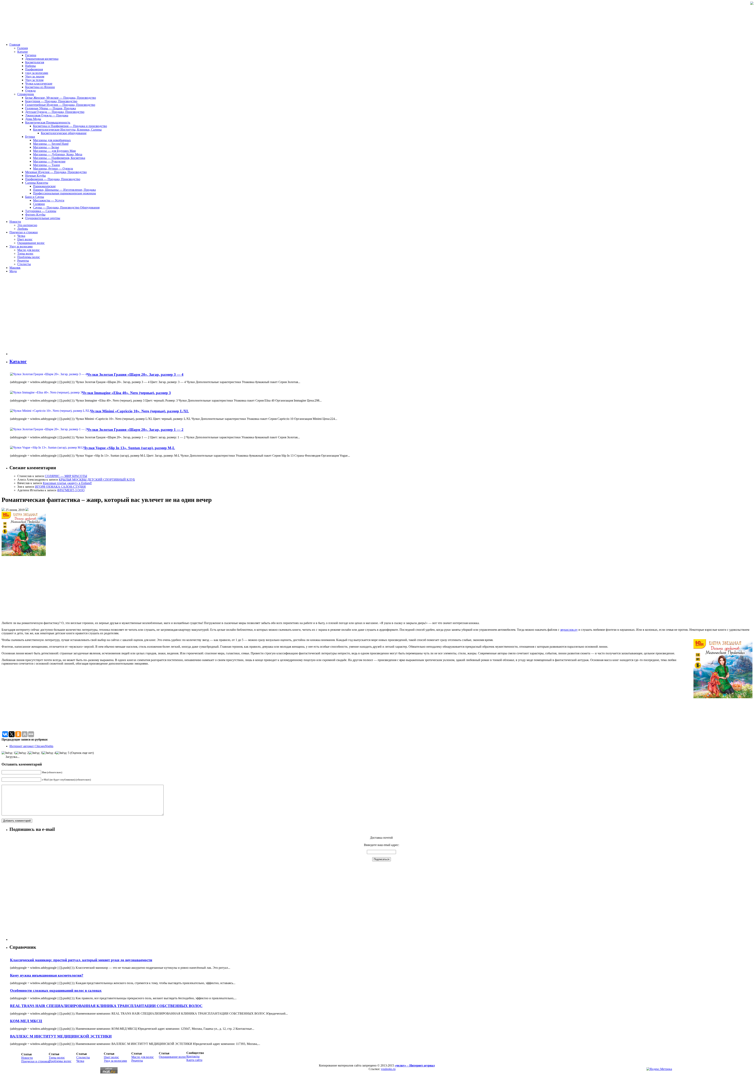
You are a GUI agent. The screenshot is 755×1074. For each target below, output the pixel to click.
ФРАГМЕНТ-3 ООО (71, 490)
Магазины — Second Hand (50, 143)
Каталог (22, 51)
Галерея (22, 48)
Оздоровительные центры (42, 218)
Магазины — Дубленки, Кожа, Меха (57, 154)
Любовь (22, 228)
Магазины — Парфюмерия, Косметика (59, 158)
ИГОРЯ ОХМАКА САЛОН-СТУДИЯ (60, 486)
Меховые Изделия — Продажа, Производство (56, 172)
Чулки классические (38, 83)
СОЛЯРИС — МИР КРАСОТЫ (66, 476)
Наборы (30, 65)
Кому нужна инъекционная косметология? (46, 975)
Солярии (39, 204)
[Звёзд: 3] (35, 753)
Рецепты (23, 260)
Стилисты (24, 264)
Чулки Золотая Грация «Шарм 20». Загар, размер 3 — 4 (135, 374)
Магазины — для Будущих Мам (54, 150)
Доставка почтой (381, 837)
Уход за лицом (34, 76)
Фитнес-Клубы (35, 214)
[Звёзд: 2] (22, 753)
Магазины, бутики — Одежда (53, 168)
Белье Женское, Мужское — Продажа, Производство (60, 97)
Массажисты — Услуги (48, 200)
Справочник (25, 94)
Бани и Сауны (34, 197)
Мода (13, 271)
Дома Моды (33, 119)
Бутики (30, 136)
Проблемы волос (28, 257)
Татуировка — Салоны (40, 211)
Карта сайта (194, 1060)
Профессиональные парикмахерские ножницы (64, 193)
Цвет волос (24, 239)
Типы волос (25, 253)
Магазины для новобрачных (52, 140)
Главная (14, 44)
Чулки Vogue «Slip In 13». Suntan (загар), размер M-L (129, 448)
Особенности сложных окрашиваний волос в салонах (56, 990)
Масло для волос (28, 250)
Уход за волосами (21, 246)
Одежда (30, 90)
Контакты (193, 1056)
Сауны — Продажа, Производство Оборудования (66, 207)
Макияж (14, 267)
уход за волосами (36, 73)
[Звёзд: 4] (49, 753)
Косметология (34, 62)
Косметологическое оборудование (64, 133)
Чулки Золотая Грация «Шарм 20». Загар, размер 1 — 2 (135, 430)
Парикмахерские (44, 186)
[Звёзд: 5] (62, 753)
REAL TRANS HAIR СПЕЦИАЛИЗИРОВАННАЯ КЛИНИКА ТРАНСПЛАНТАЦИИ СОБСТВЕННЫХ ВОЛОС (106, 1006)
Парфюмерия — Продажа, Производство (52, 179)
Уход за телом (34, 80)
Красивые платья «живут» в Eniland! (67, 483)
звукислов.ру (569, 629)
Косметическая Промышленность (47, 122)
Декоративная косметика (41, 58)
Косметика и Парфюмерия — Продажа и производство (70, 126)
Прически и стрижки (23, 232)
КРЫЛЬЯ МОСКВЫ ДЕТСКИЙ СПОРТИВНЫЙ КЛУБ (97, 479)
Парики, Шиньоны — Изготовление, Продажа (64, 189)
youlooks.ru (388, 1069)
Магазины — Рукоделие (49, 161)
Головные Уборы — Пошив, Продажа (50, 108)
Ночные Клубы (35, 175)
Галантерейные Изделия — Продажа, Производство (60, 104)
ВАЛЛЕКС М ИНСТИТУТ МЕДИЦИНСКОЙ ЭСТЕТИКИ (61, 1036)
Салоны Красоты (36, 182)
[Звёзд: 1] (8, 753)
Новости (15, 221)
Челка (21, 235)
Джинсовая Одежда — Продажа (46, 115)
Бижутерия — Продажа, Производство (51, 101)
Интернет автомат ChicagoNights (31, 746)
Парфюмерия (34, 69)
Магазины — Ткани (46, 165)
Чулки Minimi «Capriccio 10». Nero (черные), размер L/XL (139, 411)
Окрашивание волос (31, 243)
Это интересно (27, 225)
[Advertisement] (33, 315)
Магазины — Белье (46, 147)
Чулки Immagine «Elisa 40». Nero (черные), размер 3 (126, 393)
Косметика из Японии (40, 87)
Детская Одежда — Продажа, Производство (54, 112)
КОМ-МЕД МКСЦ (26, 1021)
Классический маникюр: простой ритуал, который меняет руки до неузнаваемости (81, 960)
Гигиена (30, 55)
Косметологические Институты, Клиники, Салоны (67, 129)
